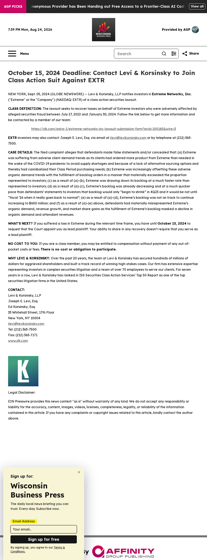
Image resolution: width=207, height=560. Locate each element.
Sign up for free (43, 539)
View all (197, 6)
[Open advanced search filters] (173, 53)
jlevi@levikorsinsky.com (128, 138)
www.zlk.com (18, 341)
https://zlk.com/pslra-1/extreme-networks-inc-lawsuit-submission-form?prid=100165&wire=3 (103, 129)
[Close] (79, 472)
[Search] (164, 53)
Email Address (24, 521)
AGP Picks (13, 6)
